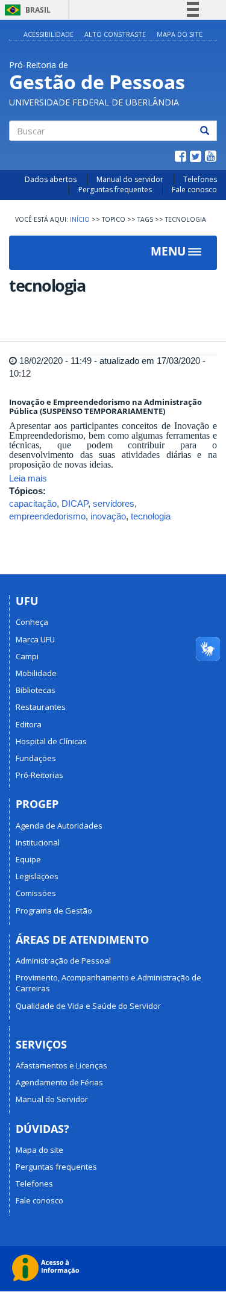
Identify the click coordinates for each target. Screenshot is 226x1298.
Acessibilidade (49, 34)
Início (80, 219)
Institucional (38, 842)
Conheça (32, 621)
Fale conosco (194, 189)
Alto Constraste (115, 34)
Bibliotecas (35, 690)
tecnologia (151, 516)
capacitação (33, 503)
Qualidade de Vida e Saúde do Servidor (88, 1005)
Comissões (36, 893)
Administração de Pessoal (63, 960)
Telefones (200, 179)
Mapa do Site (179, 34)
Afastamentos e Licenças (61, 1065)
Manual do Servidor (52, 1099)
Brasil (25, 10)
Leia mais (28, 478)
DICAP (74, 503)
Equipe (28, 859)
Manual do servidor (129, 179)
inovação (108, 516)
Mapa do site (39, 1149)
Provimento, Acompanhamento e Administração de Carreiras (108, 983)
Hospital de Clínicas (51, 741)
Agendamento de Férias (59, 1082)
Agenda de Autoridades (59, 825)
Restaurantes (41, 706)
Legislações (37, 876)
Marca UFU (35, 639)
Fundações (36, 758)
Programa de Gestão (54, 910)
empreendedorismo (47, 516)
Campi (27, 656)
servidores (113, 503)
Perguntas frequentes (115, 189)
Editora (29, 724)
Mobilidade (36, 673)
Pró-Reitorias (39, 775)
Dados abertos (51, 179)
